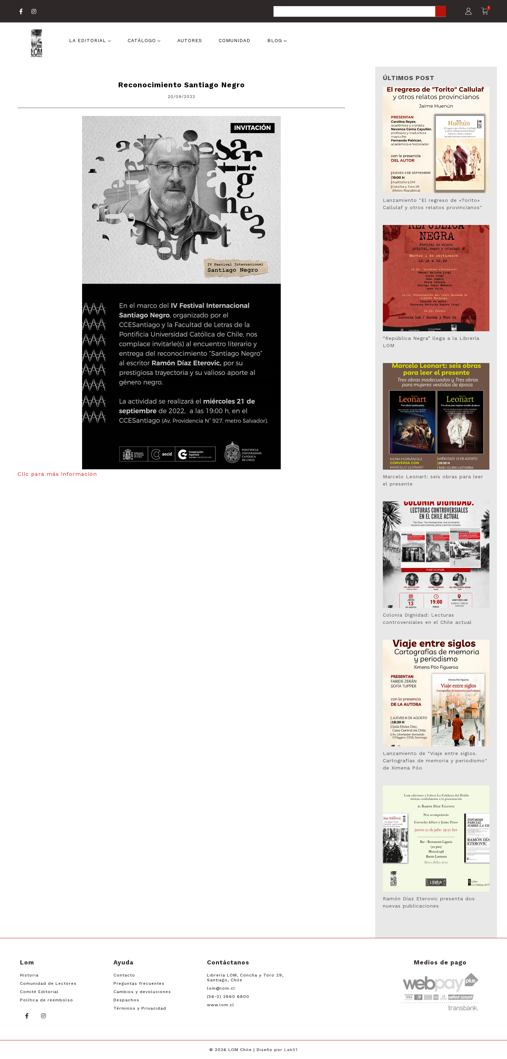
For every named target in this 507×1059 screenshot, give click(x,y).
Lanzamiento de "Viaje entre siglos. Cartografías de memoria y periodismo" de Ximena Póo (435, 761)
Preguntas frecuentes (139, 983)
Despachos (126, 1000)
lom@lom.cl (221, 988)
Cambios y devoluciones (142, 991)
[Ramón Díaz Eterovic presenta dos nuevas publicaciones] (436, 838)
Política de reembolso (46, 1000)
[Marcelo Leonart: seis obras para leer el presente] (436, 416)
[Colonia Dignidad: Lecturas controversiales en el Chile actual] (436, 554)
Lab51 (291, 1049)
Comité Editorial (39, 991)
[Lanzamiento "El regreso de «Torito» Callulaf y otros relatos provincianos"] (436, 140)
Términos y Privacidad (139, 1008)
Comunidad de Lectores (48, 983)
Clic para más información (57, 474)
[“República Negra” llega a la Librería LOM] (436, 278)
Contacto (124, 975)
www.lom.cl (220, 1004)
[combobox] (360, 12)
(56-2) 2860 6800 (228, 996)
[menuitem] (90, 40)
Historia (29, 975)
